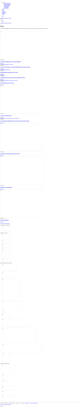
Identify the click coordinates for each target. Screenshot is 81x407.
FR (2, 16)
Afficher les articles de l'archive (5, 223)
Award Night (4, 12)
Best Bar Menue (6, 6)
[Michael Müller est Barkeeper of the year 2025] (5, 69)
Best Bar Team (6, 8)
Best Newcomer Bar (7, 4)
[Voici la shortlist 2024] (21, 217)
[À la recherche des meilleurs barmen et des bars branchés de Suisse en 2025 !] (9, 118)
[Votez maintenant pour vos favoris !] (9, 80)
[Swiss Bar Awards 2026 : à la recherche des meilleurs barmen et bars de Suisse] (6, 64)
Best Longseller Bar (7, 5)
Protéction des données (7, 404)
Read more (2, 63)
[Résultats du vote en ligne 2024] (22, 184)
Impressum (2, 404)
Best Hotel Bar (6, 7)
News (3, 10)
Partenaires (3, 13)
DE (2, 15)
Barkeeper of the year (7, 3)
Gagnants (3, 11)
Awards (3, 2)
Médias (3, 14)
